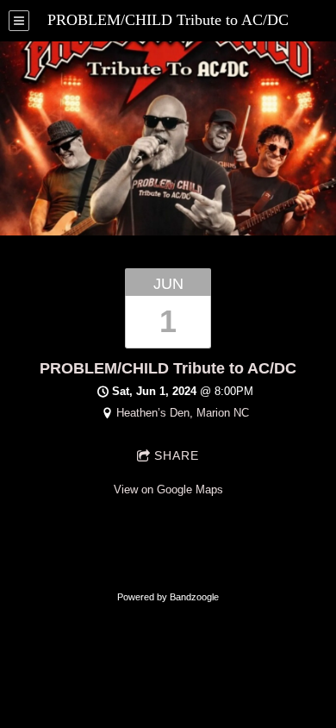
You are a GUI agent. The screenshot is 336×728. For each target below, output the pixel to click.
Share (176, 455)
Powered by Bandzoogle (168, 597)
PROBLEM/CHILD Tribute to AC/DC (168, 368)
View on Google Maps (168, 489)
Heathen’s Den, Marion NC (182, 412)
